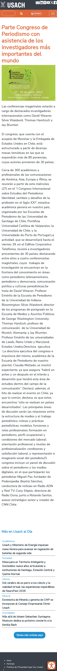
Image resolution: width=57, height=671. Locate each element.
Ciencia (6, 579)
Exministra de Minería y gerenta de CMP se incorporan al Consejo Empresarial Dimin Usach (27, 604)
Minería (6, 596)
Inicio (9, 660)
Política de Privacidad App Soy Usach (25, 667)
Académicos (8, 541)
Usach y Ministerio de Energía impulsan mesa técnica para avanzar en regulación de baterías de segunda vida (27, 549)
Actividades (8, 612)
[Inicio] (12, 5)
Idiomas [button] (37, 14)
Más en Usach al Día (17, 531)
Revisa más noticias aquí (30, 635)
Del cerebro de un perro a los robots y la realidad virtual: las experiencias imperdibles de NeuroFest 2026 (28, 587)
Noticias (11, 663)
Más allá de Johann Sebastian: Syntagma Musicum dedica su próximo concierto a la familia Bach (27, 620)
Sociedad (7, 558)
